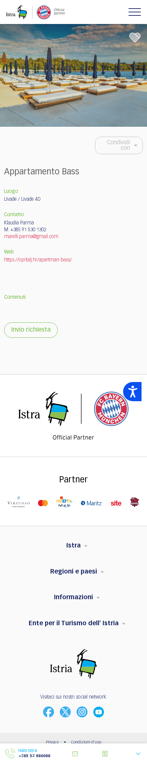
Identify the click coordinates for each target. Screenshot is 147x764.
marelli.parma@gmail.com (31, 236)
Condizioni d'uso (86, 742)
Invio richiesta (31, 330)
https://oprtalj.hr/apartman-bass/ (38, 260)
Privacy (52, 742)
